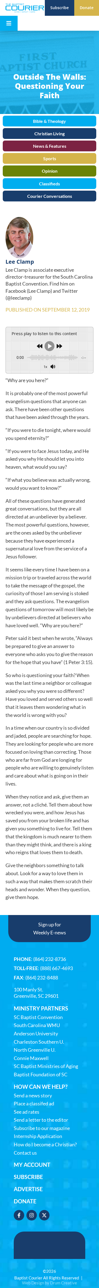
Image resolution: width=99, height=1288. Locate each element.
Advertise (28, 1189)
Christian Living (49, 133)
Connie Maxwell (31, 1058)
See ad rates (26, 1112)
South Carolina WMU (37, 1025)
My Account (32, 1164)
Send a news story (33, 1095)
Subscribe (28, 1176)
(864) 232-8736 (49, 959)
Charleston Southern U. (39, 1042)
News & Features (49, 146)
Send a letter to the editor (41, 1120)
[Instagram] (31, 1215)
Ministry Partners (41, 1008)
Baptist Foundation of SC (40, 1074)
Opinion (49, 170)
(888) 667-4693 (56, 968)
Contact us (25, 1153)
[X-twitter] (44, 1215)
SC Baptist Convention (38, 1017)
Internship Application (38, 1136)
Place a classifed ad (34, 1103)
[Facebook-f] (19, 1215)
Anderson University (36, 1033)
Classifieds (49, 183)
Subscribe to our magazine (42, 1128)
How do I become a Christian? (45, 1144)
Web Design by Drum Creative (49, 1282)
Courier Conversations (49, 196)
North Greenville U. (35, 1050)
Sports (49, 158)
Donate (25, 1201)
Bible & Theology (49, 121)
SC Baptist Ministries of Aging (46, 1066)
